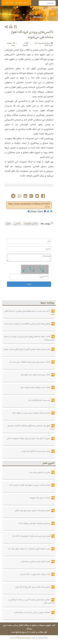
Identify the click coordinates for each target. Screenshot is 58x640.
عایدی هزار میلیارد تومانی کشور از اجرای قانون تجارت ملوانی (26, 349)
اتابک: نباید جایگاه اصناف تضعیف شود (35, 387)
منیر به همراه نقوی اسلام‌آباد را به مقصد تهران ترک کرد (29, 548)
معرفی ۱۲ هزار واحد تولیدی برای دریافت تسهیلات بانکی (28, 438)
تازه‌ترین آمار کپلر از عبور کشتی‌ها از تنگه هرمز (32, 587)
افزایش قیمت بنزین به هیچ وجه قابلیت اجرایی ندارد (29, 485)
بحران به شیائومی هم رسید (39, 472)
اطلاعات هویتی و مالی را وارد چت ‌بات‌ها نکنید (32, 612)
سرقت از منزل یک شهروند (40, 497)
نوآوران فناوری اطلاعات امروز (20, 637)
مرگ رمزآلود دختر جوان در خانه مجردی (35, 574)
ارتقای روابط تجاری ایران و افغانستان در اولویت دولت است (27, 323)
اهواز (8, 223)
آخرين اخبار (48, 463)
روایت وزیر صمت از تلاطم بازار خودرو (36, 451)
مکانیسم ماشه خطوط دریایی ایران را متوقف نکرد (31, 413)
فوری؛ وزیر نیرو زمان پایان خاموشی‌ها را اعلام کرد (31, 536)
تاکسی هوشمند (30, 223)
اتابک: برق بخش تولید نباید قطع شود (35, 374)
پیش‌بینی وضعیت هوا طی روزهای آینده (34, 523)
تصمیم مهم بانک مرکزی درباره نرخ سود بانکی (32, 510)
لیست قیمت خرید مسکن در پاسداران (35, 561)
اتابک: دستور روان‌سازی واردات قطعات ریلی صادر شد (29, 362)
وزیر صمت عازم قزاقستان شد (39, 400)
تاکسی (17, 223)
